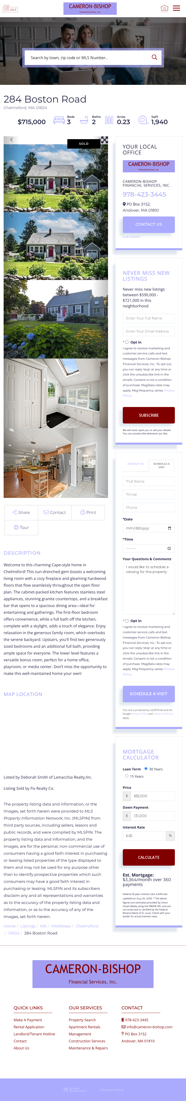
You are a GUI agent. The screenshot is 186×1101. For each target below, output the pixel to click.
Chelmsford (87, 926)
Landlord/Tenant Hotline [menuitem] (34, 1034)
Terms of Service (163, 713)
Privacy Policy (139, 713)
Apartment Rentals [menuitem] (85, 1027)
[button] (156, 57)
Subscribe (149, 415)
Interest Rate (134, 827)
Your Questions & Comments (147, 559)
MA (43, 926)
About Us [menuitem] (21, 1048)
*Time (128, 539)
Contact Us (148, 224)
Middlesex (61, 926)
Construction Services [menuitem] (87, 1041)
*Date (128, 519)
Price (127, 787)
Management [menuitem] (80, 1034)
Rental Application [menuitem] (29, 1027)
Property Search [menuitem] (82, 1020)
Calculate (148, 857)
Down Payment (135, 807)
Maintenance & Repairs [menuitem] (88, 1048)
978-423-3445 (144, 194)
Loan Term (132, 769)
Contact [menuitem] (20, 1041)
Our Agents (131, 237)
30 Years (156, 769)
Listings (27, 926)
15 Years (137, 776)
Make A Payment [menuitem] (28, 1020)
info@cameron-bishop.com (149, 1027)
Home (10, 926)
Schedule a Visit (162, 465)
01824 (14, 933)
